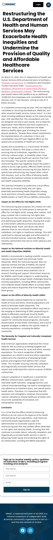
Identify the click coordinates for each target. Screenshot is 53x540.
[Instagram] (30, 530)
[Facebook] (22, 530)
